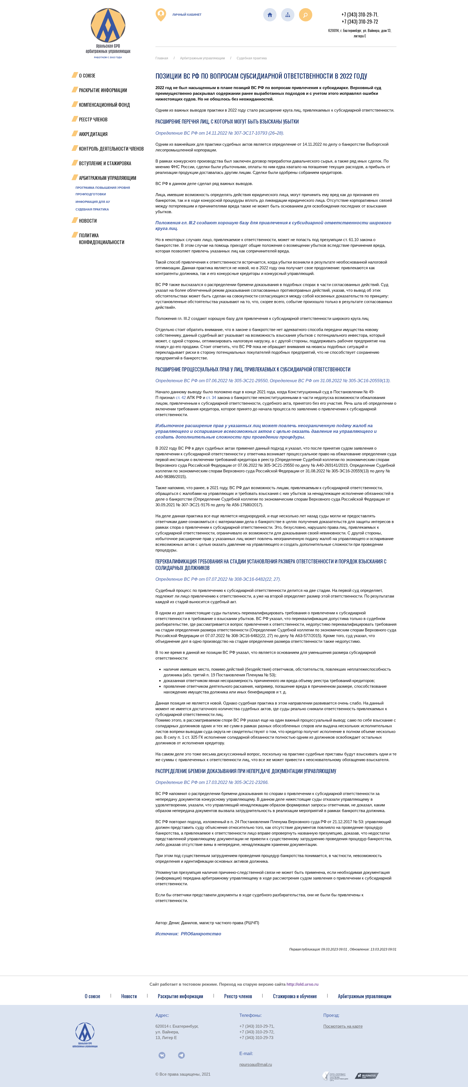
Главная (161, 58)
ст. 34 (211, 397)
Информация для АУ (93, 201)
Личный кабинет (187, 14)
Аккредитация (93, 134)
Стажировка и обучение (295, 996)
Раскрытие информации (103, 90)
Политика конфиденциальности (101, 238)
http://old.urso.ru (302, 984)
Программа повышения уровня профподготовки (103, 191)
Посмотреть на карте (343, 1026)
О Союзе (87, 75)
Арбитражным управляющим (107, 177)
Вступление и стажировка (105, 163)
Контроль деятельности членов (111, 148)
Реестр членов (93, 119)
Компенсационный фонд (104, 104)
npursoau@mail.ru (255, 1064)
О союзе (92, 996)
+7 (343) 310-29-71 (359, 14)
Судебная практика (92, 209)
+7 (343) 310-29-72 (360, 21)
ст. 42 (181, 397)
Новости (88, 220)
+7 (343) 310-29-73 (256, 1037)
